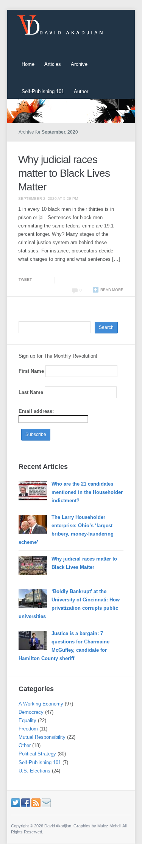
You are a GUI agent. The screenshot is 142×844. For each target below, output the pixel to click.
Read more (111, 290)
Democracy (31, 712)
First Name (31, 371)
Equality (27, 720)
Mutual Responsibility (42, 737)
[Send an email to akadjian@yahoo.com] (46, 802)
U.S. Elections (34, 771)
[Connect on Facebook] (25, 802)
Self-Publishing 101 (43, 91)
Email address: (36, 411)
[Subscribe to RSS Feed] (36, 802)
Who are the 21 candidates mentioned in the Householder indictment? (87, 492)
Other (25, 745)
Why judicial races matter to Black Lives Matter (64, 173)
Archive (79, 64)
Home (28, 64)
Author (81, 91)
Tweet (25, 279)
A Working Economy (41, 704)
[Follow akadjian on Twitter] (15, 802)
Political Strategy (37, 754)
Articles (52, 64)
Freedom (28, 729)
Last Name (31, 392)
